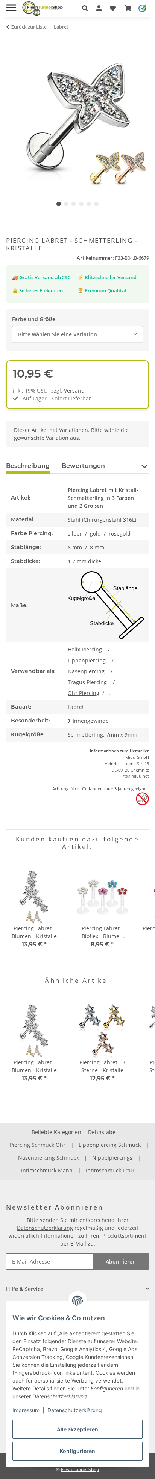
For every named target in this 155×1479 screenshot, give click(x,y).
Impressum (26, 1410)
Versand (74, 390)
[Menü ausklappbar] (11, 4)
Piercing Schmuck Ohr (37, 1144)
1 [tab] (58, 204)
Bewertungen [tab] (83, 465)
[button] (85, 8)
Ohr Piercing (83, 693)
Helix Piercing (85, 649)
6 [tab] (96, 204)
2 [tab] (66, 204)
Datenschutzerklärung (74, 1410)
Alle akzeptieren (77, 1429)
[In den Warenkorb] (12, 41)
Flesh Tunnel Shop (80, 1469)
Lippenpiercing (87, 660)
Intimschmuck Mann (47, 1170)
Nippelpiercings (112, 1157)
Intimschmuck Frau (110, 1170)
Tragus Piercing (87, 682)
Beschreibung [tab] (28, 465)
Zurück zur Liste (29, 26)
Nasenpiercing (86, 671)
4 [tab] (81, 204)
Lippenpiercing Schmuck (110, 1144)
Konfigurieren (77, 1451)
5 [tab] (89, 204)
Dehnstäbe (101, 1132)
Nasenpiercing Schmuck (48, 1157)
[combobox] (77, 334)
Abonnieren (121, 1261)
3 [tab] (73, 204)
